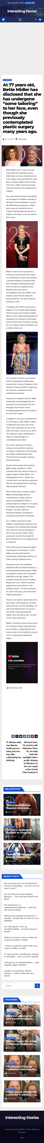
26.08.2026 (12, 1023)
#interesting (22, 139)
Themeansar (22, 1132)
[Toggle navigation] (20, 20)
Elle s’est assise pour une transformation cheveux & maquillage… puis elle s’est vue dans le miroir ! (21, 885)
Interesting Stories (22, 11)
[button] (36, 20)
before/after (10, 1013)
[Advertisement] (22, 45)
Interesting (10, 1063)
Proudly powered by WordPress (15, 1129)
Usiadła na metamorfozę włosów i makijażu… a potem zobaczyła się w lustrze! (19, 973)
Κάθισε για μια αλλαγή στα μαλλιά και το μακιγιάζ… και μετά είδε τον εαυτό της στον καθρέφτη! (21, 918)
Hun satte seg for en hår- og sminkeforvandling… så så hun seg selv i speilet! (21, 929)
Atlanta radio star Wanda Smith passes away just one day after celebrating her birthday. (13, 751)
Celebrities (7, 80)
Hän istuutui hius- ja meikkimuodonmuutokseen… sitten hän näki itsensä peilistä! (20, 907)
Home (22, 1138)
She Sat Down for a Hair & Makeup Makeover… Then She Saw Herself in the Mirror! (21, 896)
